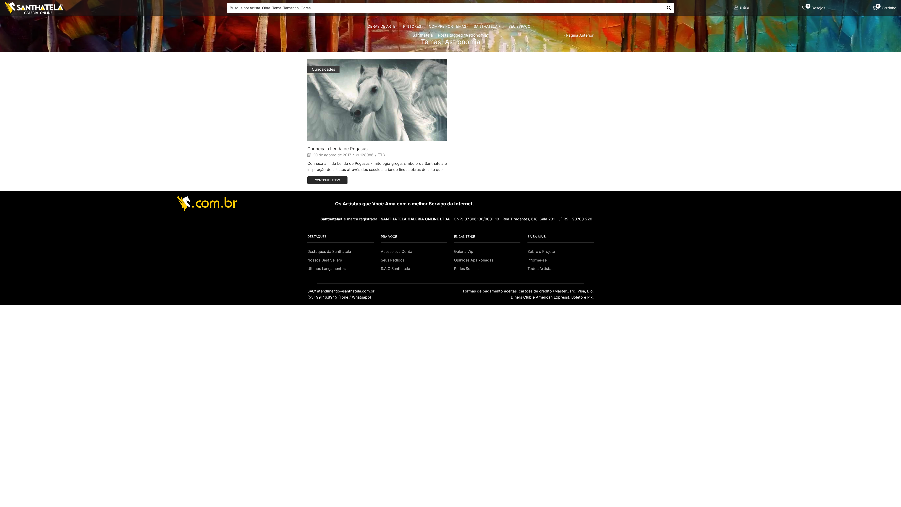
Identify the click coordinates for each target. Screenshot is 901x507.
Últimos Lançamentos (326, 268)
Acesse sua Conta (396, 251)
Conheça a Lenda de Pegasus (337, 148)
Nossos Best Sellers (324, 260)
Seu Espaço (519, 26)
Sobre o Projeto (541, 251)
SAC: (341, 291)
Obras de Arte (381, 26)
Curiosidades (323, 69)
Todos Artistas (540, 268)
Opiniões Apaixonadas (473, 260)
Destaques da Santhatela (329, 251)
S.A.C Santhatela (395, 268)
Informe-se (537, 260)
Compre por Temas (447, 26)
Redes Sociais (466, 268)
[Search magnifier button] (669, 8)
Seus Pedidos (393, 260)
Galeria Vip (463, 251)
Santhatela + (487, 26)
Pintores (412, 26)
